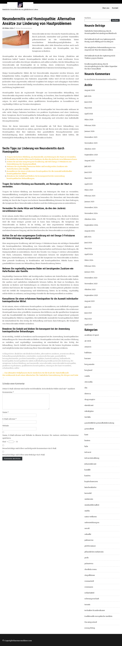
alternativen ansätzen (50, 354)
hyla (86, 446)
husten (87, 440)
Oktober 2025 (90, 149)
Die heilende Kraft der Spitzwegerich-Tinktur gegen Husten (100, 57)
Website (5, 426)
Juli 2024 (87, 237)
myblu (87, 511)
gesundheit (89, 429)
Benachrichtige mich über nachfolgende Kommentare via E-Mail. (29, 448)
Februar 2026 (90, 125)
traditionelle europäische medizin (98, 616)
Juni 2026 (88, 102)
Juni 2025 (88, 172)
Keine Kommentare (24, 28)
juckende (57, 361)
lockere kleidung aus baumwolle (25, 363)
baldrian (88, 353)
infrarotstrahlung (91, 458)
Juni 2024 (88, 243)
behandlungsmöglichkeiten (14, 356)
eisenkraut (88, 405)
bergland (88, 370)
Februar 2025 (89, 196)
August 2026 (89, 90)
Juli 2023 (87, 307)
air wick (87, 341)
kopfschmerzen (91, 481)
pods (86, 558)
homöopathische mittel (23, 361)
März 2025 (88, 190)
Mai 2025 (88, 178)
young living (89, 628)
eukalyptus (89, 411)
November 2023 (90, 284)
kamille (87, 470)
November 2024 (91, 213)
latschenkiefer (90, 487)
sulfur (16, 368)
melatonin (88, 499)
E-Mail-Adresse (9, 419)
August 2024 (89, 231)
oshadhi (87, 534)
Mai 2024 (88, 248)
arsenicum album (67, 354)
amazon (87, 347)
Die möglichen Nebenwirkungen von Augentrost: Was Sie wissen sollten (99, 48)
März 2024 (88, 260)
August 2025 (89, 160)
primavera (88, 563)
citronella (88, 382)
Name (5, 412)
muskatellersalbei (91, 505)
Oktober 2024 (90, 219)
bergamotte (89, 364)
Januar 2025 (89, 202)
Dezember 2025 (90, 137)
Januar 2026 (89, 131)
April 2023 (88, 325)
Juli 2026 (87, 96)
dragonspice (89, 399)
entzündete (31, 356)
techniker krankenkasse (94, 610)
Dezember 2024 (91, 207)
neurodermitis (46, 363)
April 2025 (88, 184)
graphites (40, 358)
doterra (87, 394)
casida (87, 376)
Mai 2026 (88, 108)
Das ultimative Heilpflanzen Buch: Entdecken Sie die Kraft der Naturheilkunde (35, 373)
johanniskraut (90, 464)
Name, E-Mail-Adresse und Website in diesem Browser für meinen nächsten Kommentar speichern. (40, 436)
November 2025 (91, 143)
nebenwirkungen (91, 522)
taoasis (87, 604)
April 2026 (88, 114)
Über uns (105, 8)
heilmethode (65, 358)
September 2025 (91, 155)
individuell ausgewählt (43, 361)
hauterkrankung (52, 358)
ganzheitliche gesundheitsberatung (99, 423)
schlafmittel (89, 593)
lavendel (88, 493)
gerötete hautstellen (27, 358)
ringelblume (89, 575)
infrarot (87, 452)
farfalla (87, 417)
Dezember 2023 (90, 278)
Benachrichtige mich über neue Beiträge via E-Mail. (23, 455)
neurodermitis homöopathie (64, 363)
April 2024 (88, 254)
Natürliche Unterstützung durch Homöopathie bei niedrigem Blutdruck (100, 32)
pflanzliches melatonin (94, 552)
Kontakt (115, 8)
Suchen (87, 18)
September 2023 (91, 295)
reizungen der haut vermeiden (58, 366)
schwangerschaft (91, 599)
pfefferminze (90, 546)
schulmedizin (8, 368)
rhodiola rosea (90, 569)
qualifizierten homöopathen (33, 366)
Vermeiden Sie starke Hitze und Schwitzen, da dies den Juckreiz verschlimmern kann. (42, 159)
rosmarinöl (89, 581)
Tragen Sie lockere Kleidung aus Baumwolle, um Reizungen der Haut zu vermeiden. (41, 157)
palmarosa (88, 540)
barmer (87, 358)
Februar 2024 (90, 266)
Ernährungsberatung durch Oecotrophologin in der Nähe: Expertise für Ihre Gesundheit (100, 66)
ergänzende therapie (45, 356)
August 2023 (89, 301)
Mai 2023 (88, 319)
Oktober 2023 (90, 289)
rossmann (88, 587)
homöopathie (7, 361)
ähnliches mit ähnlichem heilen (27, 354)
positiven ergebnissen (11, 366)
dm (85, 388)
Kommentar (8, 392)
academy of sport (91, 335)
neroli (86, 528)
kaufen (87, 476)
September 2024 (91, 225)
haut (86, 435)
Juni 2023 (88, 313)
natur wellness (90, 517)
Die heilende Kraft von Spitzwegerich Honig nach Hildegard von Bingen (99, 40)
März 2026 (88, 119)
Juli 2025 (87, 166)
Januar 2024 (89, 272)
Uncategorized (90, 622)
